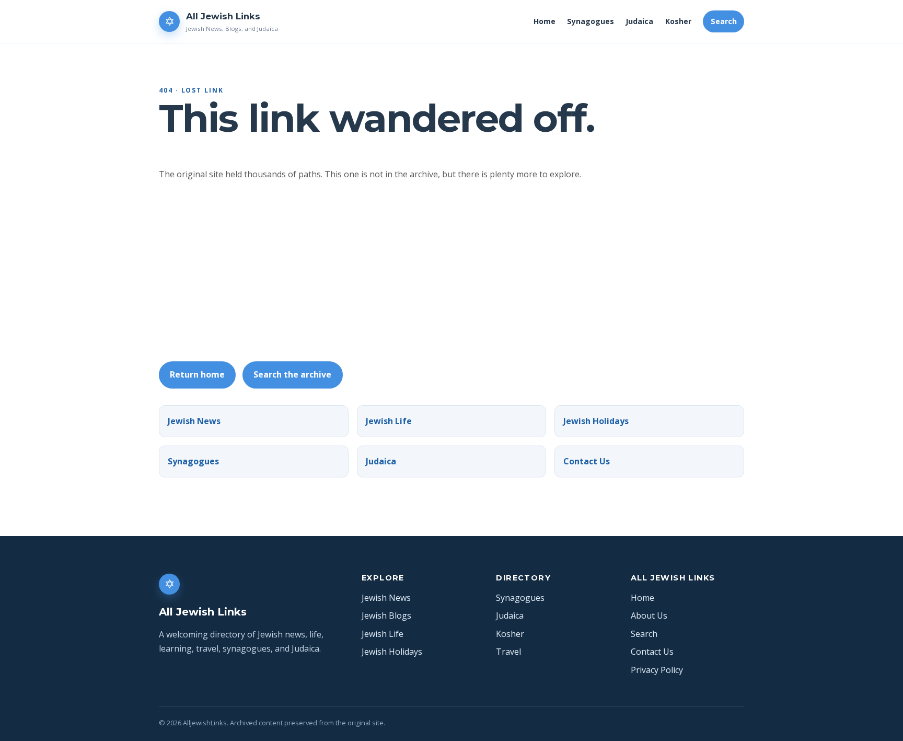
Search (724, 21)
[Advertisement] (472, 271)
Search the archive (292, 374)
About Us (649, 615)
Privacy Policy (657, 670)
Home (544, 21)
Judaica (639, 21)
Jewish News (194, 421)
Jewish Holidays (596, 421)
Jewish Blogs (386, 615)
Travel (508, 651)
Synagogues (590, 21)
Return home (197, 374)
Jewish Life (389, 421)
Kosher (678, 21)
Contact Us (586, 461)
